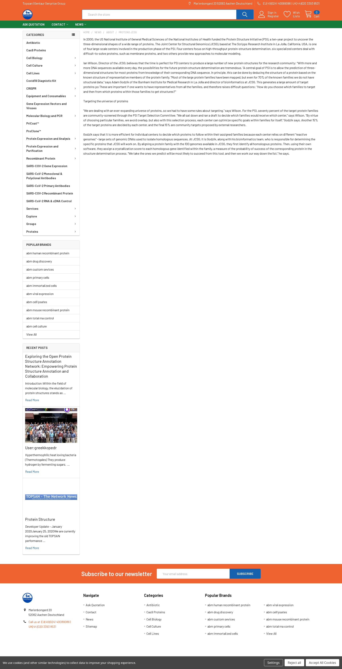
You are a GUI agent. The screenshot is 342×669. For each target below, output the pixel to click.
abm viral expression (40, 294)
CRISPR (31, 88)
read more (32, 400)
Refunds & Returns (208, 655)
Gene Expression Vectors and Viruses (46, 106)
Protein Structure (40, 519)
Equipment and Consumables (46, 96)
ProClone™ (33, 131)
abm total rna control (40, 318)
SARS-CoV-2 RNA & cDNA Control (49, 201)
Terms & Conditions (60, 655)
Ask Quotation (34, 24)
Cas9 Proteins (36, 50)
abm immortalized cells (41, 285)
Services (32, 208)
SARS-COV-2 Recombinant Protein (49, 193)
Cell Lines (33, 73)
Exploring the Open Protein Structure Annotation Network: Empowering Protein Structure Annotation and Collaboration (51, 366)
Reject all (294, 662)
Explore (31, 216)
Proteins (32, 231)
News (79, 24)
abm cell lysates (36, 302)
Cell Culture (34, 65)
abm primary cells (37, 277)
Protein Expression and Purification (42, 149)
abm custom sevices (40, 269)
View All (31, 334)
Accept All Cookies (322, 662)
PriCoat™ (32, 123)
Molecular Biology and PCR (44, 116)
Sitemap (91, 626)
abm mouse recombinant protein (47, 310)
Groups (31, 224)
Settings (273, 662)
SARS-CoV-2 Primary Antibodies (48, 186)
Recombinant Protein (40, 158)
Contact (58, 24)
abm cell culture (36, 326)
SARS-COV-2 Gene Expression (46, 166)
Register (273, 16)
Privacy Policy (282, 655)
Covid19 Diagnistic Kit (41, 80)
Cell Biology (34, 58)
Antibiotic (33, 42)
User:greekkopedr (41, 447)
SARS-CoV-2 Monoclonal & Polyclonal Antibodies (44, 176)
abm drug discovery (39, 261)
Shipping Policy (134, 655)
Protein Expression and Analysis (48, 138)
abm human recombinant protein (47, 253)
